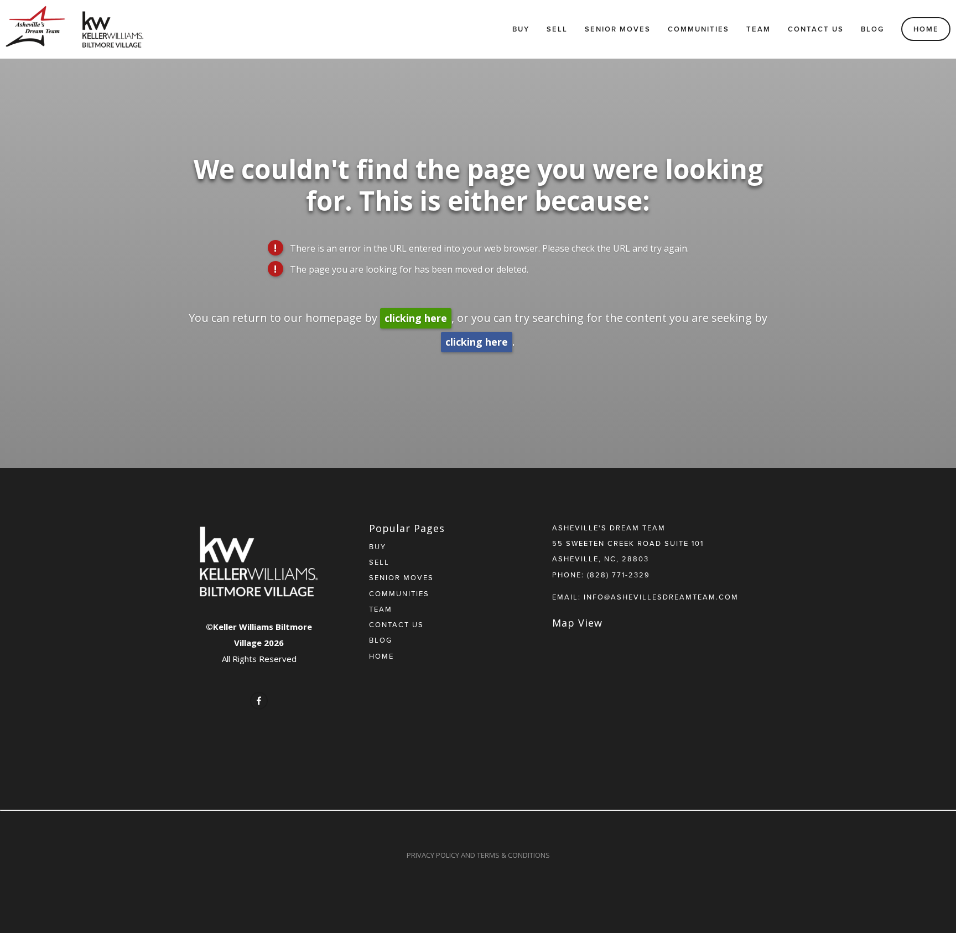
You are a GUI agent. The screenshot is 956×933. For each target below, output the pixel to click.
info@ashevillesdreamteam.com (661, 597)
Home (926, 29)
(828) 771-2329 (618, 575)
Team (758, 29)
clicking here (416, 318)
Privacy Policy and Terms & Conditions (478, 855)
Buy (520, 29)
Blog (872, 29)
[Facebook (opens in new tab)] (259, 701)
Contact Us (816, 29)
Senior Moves (618, 29)
